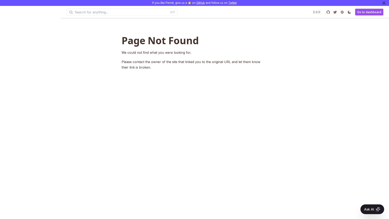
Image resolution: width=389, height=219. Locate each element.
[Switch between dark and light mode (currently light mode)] (349, 12)
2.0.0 (316, 12)
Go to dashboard (369, 12)
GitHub (200, 2)
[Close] (384, 3)
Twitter (232, 2)
